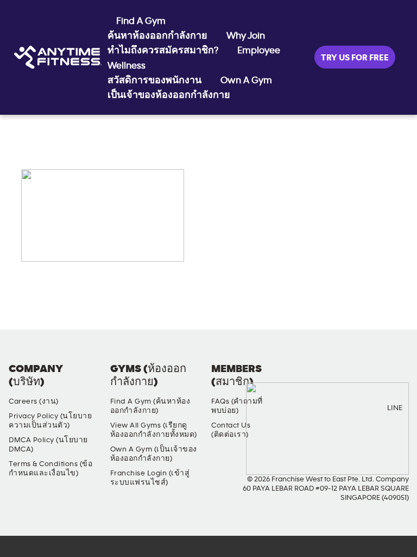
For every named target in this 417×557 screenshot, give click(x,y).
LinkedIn (398, 378)
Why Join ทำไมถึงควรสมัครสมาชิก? (186, 43)
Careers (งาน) (34, 401)
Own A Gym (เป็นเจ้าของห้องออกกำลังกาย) (153, 453)
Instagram (336, 378)
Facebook (305, 378)
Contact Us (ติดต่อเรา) (230, 430)
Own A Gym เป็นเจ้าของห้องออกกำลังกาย (190, 88)
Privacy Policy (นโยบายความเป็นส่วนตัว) (50, 420)
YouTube (367, 378)
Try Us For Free (355, 57)
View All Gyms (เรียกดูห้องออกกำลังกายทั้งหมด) (153, 430)
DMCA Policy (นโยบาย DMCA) (48, 444)
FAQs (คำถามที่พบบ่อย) (237, 406)
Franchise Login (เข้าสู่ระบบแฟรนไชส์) (150, 477)
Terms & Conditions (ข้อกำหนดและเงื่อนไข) (50, 468)
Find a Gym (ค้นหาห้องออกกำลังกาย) (150, 406)
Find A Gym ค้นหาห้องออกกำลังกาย (157, 28)
